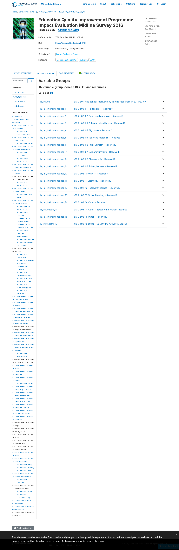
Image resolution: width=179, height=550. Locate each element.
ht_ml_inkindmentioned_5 (53, 137)
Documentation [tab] (66, 73)
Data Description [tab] (45, 74)
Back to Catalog (23, 528)
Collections (116, 4)
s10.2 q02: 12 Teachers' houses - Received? (97, 188)
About (103, 4)
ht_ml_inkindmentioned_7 (53, 152)
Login (163, 4)
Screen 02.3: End (24, 470)
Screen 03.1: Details (25, 143)
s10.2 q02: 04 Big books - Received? (93, 130)
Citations (130, 4)
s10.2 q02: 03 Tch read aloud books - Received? (99, 123)
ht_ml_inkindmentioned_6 (53, 144)
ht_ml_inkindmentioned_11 (53, 180)
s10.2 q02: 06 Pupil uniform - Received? (95, 144)
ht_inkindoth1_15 (48, 223)
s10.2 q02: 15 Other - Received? (90, 216)
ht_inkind (45, 101)
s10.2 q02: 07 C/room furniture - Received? (97, 152)
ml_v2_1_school (19, 92)
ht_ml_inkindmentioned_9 (53, 166)
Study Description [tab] (23, 73)
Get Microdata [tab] (88, 73)
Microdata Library (51, 4)
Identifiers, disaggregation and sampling (20, 119)
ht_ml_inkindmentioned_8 (53, 159)
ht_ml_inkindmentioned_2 (53, 116)
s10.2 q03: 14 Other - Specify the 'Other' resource (100, 209)
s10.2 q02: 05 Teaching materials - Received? (98, 137)
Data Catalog (89, 4)
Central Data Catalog (28, 12)
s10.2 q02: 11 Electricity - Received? (92, 180)
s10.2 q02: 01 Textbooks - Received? (93, 108)
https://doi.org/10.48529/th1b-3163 (71, 43)
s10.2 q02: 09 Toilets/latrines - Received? (95, 166)
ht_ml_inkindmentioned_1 (53, 108)
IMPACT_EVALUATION (48, 12)
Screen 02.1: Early (24, 464)
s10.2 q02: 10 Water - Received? (91, 173)
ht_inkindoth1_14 (48, 209)
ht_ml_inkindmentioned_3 (53, 123)
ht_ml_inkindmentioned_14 (54, 202)
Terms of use (146, 4)
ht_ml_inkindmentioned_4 (53, 130)
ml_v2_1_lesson (19, 101)
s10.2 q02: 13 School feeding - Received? (95, 195)
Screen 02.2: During (25, 467)
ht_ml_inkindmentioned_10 (53, 173)
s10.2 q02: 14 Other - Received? (91, 202)
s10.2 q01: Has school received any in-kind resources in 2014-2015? (110, 101)
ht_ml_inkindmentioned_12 (53, 188)
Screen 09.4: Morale (25, 239)
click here (99, 541)
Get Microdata (69, 30)
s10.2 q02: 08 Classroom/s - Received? (94, 159)
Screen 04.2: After (25, 491)
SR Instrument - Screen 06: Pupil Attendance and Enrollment (23, 347)
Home (14, 12)
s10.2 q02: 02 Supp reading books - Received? (98, 116)
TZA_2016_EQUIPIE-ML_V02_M (72, 12)
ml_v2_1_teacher (19, 97)
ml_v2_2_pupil (18, 106)
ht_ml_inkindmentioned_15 (53, 216)
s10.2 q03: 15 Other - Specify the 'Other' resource (100, 223)
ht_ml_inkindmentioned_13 (53, 195)
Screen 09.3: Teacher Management (22, 233)
